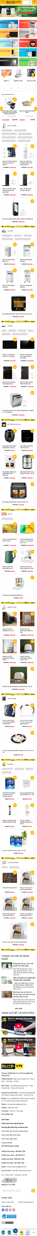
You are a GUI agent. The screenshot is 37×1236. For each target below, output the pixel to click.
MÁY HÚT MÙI (22, 330)
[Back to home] (13, 2)
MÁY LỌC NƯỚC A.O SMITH (9, 140)
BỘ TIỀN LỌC (29, 769)
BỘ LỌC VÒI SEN (6, 772)
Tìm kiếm (30, 2)
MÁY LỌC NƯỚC (11, 125)
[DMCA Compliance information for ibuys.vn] (9, 1180)
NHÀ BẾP (10, 326)
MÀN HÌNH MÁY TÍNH (7, 518)
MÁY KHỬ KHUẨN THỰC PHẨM (22, 239)
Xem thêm (9, 24)
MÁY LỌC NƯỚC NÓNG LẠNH (25, 137)
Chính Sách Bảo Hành (9, 1139)
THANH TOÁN (6, 1198)
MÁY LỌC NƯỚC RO (7, 130)
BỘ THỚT (4, 867)
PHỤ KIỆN (10, 764)
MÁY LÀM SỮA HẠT (7, 235)
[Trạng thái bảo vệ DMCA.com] (7, 1222)
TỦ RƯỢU (30, 330)
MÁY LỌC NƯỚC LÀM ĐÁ (25, 134)
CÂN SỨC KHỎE (11, 698)
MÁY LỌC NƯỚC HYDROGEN (9, 134)
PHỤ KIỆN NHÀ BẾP (12, 862)
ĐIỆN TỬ (9, 514)
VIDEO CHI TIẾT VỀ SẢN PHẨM (17, 1012)
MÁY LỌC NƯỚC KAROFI (24, 140)
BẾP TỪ (4, 330)
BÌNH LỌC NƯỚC (19, 769)
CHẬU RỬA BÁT (6, 334)
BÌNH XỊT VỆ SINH (14, 867)
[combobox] (27, 2)
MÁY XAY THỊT (18, 235)
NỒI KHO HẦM (27, 235)
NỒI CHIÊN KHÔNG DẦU (14, 424)
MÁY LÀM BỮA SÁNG (7, 239)
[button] (3, 2)
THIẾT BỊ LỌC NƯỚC (7, 769)
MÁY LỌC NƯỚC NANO (20, 130)
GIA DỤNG (10, 231)
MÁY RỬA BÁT (12, 330)
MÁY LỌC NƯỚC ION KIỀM (8, 137)
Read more (18, 11)
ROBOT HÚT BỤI (11, 607)
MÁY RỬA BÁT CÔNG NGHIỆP (20, 334)
